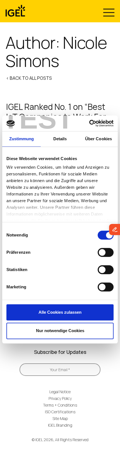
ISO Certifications (60, 411)
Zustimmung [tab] (21, 138)
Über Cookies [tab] (98, 138)
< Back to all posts (29, 78)
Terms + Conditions (60, 405)
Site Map (60, 418)
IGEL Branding (60, 425)
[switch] (106, 252)
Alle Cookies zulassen (60, 312)
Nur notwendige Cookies (60, 330)
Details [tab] (60, 138)
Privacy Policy (60, 398)
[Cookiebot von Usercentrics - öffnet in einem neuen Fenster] (89, 123)
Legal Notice (60, 391)
